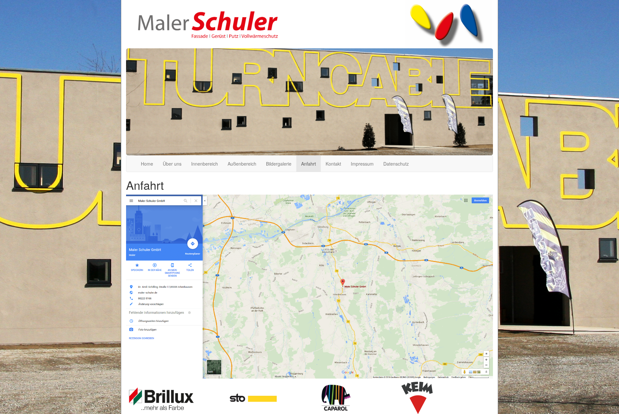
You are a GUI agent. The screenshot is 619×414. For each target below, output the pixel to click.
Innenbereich (204, 163)
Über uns (172, 163)
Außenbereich (242, 163)
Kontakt (333, 163)
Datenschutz (396, 163)
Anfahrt (308, 163)
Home (147, 163)
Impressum (362, 163)
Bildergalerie (278, 163)
